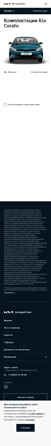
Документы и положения (16, 349)
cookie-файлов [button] (36, 414)
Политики (30, 420)
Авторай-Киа (18, 4)
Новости (8, 335)
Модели (8, 320)
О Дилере (9, 342)
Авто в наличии (12, 328)
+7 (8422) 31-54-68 (17, 375)
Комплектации (40, 11)
